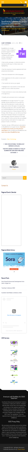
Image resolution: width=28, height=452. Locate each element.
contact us (14, 417)
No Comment (5, 44)
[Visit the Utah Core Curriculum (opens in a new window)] (14, 353)
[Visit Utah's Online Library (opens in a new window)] (14, 361)
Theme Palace (21, 449)
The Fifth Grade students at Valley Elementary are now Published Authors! (14, 150)
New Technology (11, 139)
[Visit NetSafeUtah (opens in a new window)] (14, 382)
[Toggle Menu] (25, 5)
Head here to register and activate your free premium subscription (13, 128)
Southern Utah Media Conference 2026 (11, 292)
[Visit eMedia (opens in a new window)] (14, 376)
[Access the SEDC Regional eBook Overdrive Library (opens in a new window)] (14, 262)
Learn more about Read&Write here (10, 132)
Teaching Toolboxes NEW (8, 288)
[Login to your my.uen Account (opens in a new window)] (14, 368)
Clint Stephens (6, 43)
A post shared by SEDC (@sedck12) (14, 330)
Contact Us (4, 185)
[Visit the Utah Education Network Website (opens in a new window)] (14, 344)
